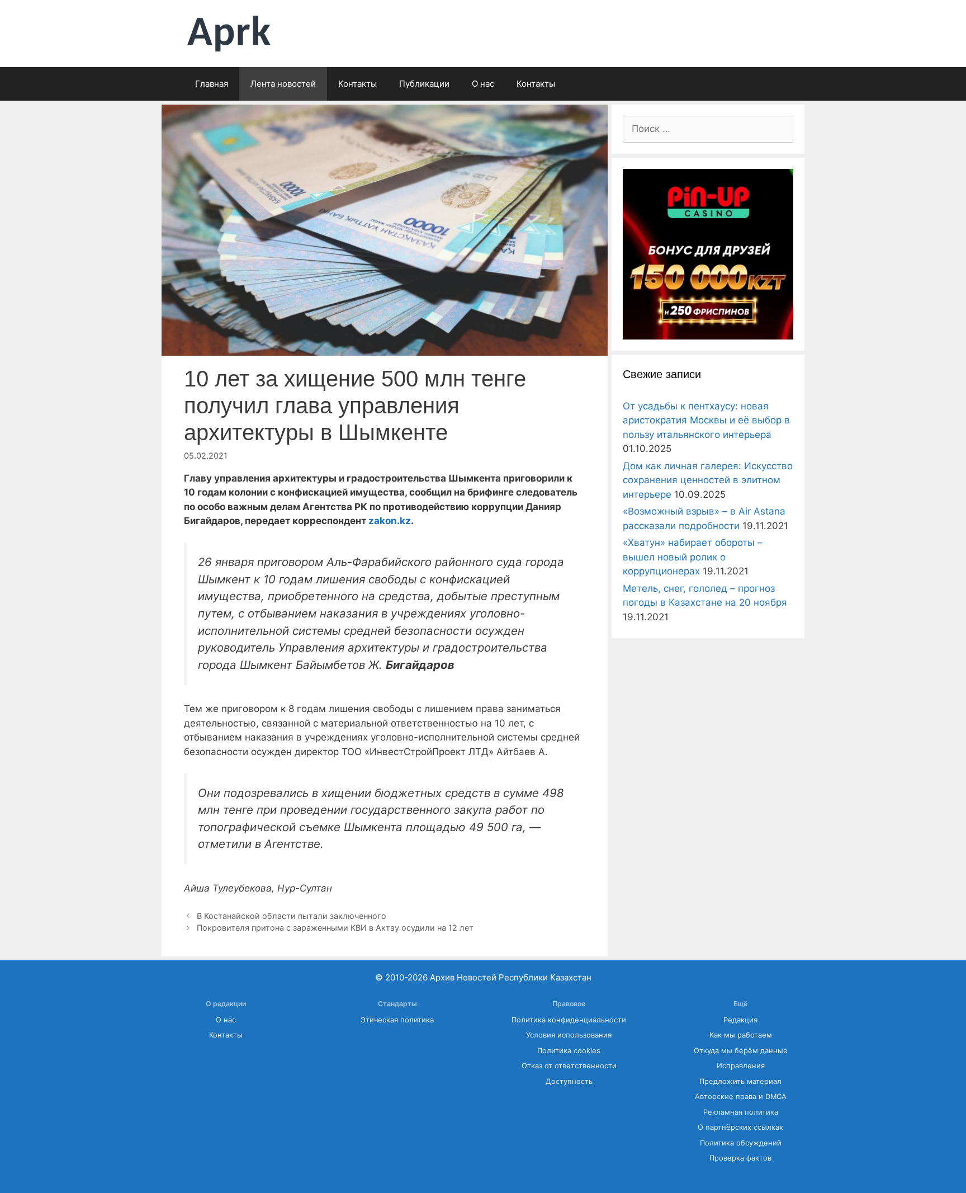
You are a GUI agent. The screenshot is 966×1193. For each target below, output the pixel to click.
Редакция (740, 1020)
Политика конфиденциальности (569, 1020)
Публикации (424, 83)
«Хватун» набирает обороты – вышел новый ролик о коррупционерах (693, 557)
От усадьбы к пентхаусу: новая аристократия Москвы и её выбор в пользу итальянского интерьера (706, 420)
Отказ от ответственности (569, 1066)
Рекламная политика (740, 1112)
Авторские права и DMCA (741, 1096)
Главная (211, 83)
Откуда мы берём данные (741, 1050)
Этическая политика (397, 1020)
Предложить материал (740, 1081)
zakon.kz (389, 520)
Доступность (569, 1081)
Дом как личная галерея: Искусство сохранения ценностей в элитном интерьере (708, 480)
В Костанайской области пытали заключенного (291, 916)
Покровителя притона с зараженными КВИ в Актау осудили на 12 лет (335, 927)
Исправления (741, 1066)
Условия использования (569, 1035)
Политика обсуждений (741, 1143)
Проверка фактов (740, 1158)
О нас (483, 83)
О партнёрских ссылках (740, 1127)
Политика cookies (568, 1050)
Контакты (357, 83)
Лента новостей (283, 83)
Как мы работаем (740, 1035)
